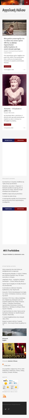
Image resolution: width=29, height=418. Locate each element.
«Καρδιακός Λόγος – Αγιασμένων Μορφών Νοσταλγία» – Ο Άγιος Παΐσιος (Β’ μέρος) (13, 280)
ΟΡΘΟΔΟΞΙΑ (20, 140)
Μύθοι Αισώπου (11, 112)
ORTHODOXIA (20, 209)
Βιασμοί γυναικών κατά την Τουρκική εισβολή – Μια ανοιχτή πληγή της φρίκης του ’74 (14, 323)
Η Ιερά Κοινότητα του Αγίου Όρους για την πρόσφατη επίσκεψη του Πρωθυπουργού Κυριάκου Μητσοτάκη (13, 312)
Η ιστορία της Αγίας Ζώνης (9, 196)
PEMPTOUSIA (8, 209)
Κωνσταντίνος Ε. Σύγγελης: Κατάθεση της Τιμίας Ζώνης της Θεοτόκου (13, 182)
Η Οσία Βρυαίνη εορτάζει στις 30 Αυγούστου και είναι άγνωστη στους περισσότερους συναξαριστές (14, 200)
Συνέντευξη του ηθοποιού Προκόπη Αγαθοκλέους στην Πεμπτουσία (12, 288)
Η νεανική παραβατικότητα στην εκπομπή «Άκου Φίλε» (13, 318)
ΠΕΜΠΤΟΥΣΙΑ (8, 140)
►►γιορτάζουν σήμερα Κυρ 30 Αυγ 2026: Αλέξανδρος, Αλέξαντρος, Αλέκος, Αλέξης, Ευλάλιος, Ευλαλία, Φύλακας (13, 370)
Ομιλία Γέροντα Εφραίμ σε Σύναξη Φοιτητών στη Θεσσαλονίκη (14, 284)
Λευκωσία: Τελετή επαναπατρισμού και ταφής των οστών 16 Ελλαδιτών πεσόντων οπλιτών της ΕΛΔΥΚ (14, 293)
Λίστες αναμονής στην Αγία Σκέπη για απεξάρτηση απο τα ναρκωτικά (12, 270)
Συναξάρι (7, 365)
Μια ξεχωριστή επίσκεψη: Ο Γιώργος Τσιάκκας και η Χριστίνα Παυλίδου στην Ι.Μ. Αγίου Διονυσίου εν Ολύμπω (14, 275)
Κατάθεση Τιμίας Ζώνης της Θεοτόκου (12, 193)
